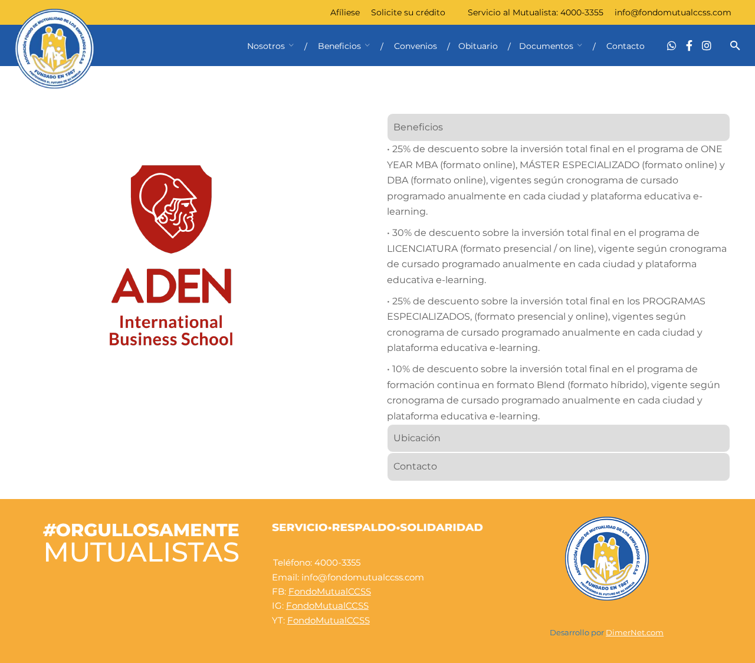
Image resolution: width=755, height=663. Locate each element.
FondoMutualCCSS (329, 591)
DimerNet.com (635, 632)
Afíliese (345, 12)
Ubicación (417, 438)
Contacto (415, 466)
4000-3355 (581, 12)
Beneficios (418, 127)
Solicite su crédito (408, 12)
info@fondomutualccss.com (673, 12)
